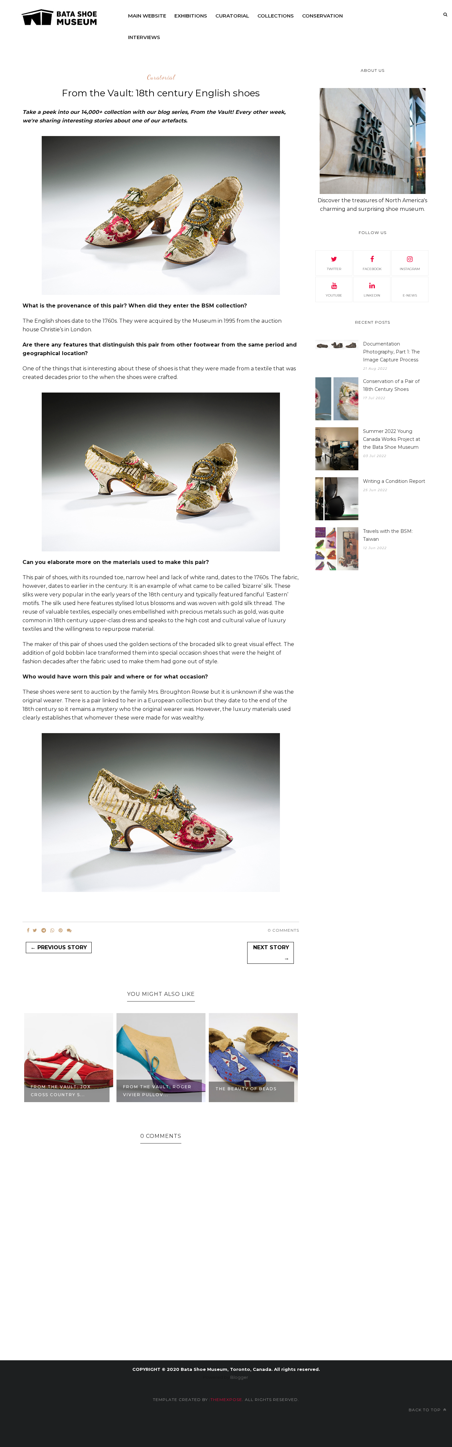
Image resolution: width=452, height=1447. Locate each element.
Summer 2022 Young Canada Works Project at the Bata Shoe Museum (391, 439)
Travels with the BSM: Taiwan (388, 535)
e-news (410, 295)
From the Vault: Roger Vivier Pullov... (157, 1090)
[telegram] (43, 930)
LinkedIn (372, 295)
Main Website (147, 16)
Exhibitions (190, 16)
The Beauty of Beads (246, 1088)
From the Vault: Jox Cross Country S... (61, 1090)
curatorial (161, 77)
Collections (275, 16)
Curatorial (232, 16)
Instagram (410, 269)
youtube (334, 295)
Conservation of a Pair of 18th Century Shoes (391, 385)
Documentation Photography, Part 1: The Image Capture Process (391, 352)
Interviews (144, 37)
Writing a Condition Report (394, 481)
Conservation (322, 16)
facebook (372, 269)
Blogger (239, 1377)
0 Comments (283, 930)
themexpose (226, 1399)
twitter (334, 269)
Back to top (425, 1409)
